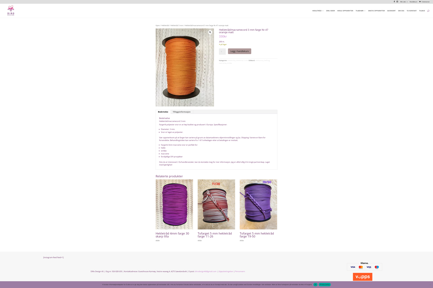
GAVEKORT (391, 11)
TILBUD (422, 11)
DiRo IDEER (330, 11)
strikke (229, 63)
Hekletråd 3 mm (176, 25)
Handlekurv (413, 2)
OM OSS (401, 11)
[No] (430, 284)
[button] (210, 32)
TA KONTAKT (412, 11)
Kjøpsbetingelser (226, 271)
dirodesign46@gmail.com (206, 271)
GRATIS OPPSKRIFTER (376, 11)
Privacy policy (325, 284)
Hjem (158, 25)
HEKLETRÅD (316, 11)
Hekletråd (165, 25)
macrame (222, 63)
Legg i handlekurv (239, 51)
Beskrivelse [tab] (163, 112)
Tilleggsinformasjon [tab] (182, 112)
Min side (403, 2)
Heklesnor (259, 60)
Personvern (240, 271)
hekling (266, 60)
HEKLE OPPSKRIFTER (345, 11)
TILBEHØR (359, 11)
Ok (315, 284)
